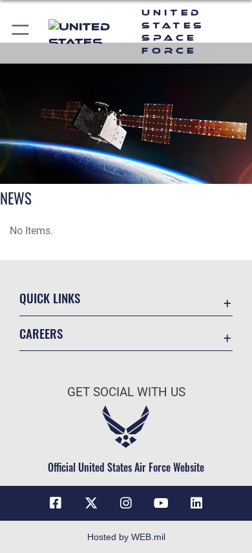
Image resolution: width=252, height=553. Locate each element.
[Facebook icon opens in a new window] (55, 503)
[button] (21, 31)
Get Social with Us (126, 392)
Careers (41, 333)
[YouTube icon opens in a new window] (161, 503)
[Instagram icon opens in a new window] (126, 503)
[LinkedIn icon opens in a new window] (196, 503)
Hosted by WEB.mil (126, 537)
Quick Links (49, 297)
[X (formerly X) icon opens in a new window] (91, 503)
